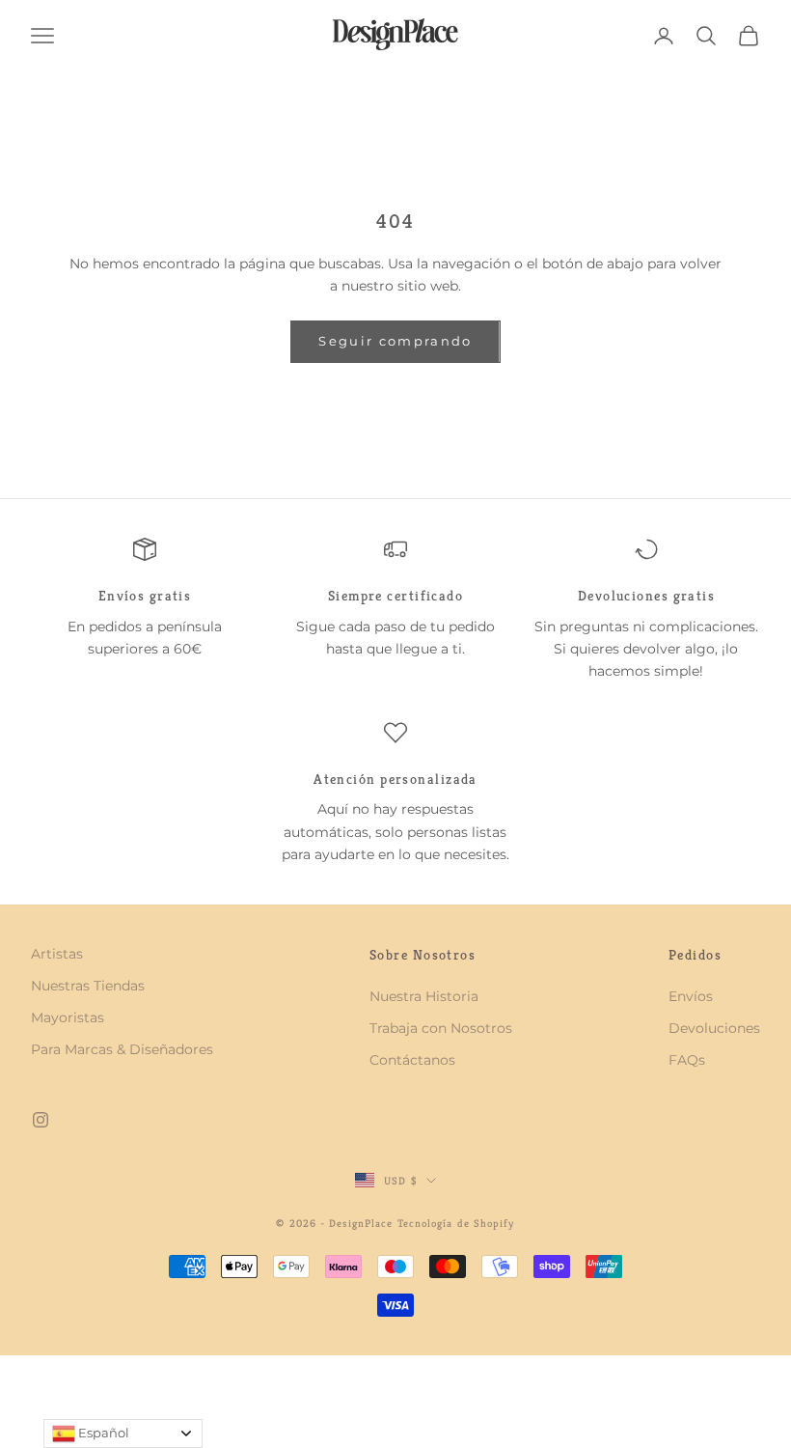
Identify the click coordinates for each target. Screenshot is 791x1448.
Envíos (690, 996)
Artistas (57, 953)
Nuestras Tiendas (88, 985)
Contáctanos (412, 1060)
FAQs (686, 1060)
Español (102, 1432)
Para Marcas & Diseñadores (122, 1049)
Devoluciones (714, 1028)
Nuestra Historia (423, 996)
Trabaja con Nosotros (440, 1028)
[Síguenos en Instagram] (40, 1119)
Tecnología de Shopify (456, 1223)
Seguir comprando (395, 340)
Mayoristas (67, 1017)
